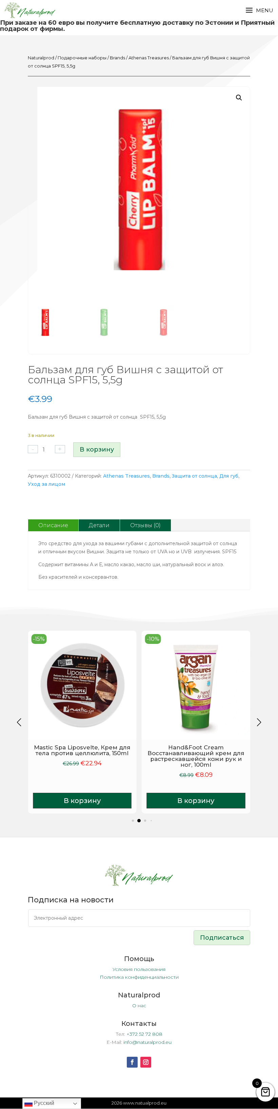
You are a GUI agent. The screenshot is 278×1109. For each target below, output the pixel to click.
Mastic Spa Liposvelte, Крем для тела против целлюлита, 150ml (82, 750)
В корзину (97, 449)
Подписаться (222, 937)
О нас (139, 1005)
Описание (53, 525)
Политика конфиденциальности (139, 977)
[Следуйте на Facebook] (132, 1062)
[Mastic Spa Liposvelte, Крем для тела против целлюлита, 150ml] (82, 685)
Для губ (228, 476)
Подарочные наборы (82, 57)
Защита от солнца (194, 476)
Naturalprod (41, 57)
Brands (117, 57)
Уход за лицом (46, 484)
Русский (43, 1103)
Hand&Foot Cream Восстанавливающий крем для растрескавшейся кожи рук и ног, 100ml (195, 756)
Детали (99, 525)
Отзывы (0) (145, 525)
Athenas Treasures (148, 57)
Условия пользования (139, 969)
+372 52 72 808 (144, 1034)
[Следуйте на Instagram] (145, 1062)
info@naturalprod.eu (147, 1042)
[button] (239, 98)
